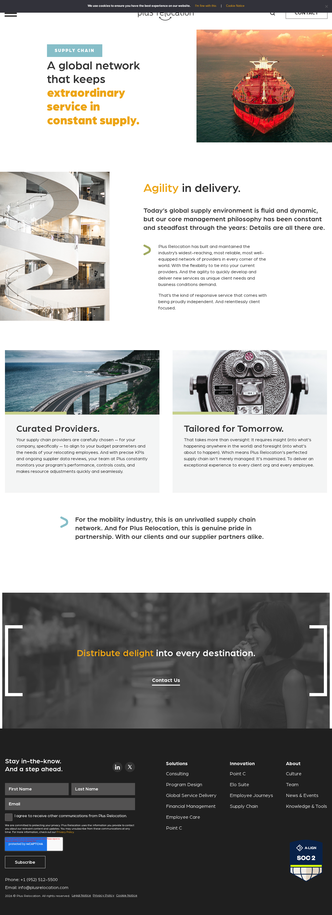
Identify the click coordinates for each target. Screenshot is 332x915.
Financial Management (191, 806)
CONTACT (306, 12)
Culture (294, 773)
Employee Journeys (251, 795)
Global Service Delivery (191, 795)
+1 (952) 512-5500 (39, 879)
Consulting (177, 773)
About (293, 763)
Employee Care (183, 817)
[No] (326, 6)
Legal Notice (81, 895)
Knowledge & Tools (306, 806)
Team (292, 784)
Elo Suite (239, 784)
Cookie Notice (126, 895)
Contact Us (166, 680)
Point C (174, 827)
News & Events (302, 795)
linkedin (117, 767)
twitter (130, 767)
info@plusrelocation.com (43, 887)
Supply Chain (244, 806)
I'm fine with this (205, 5)
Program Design (184, 784)
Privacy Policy (65, 832)
